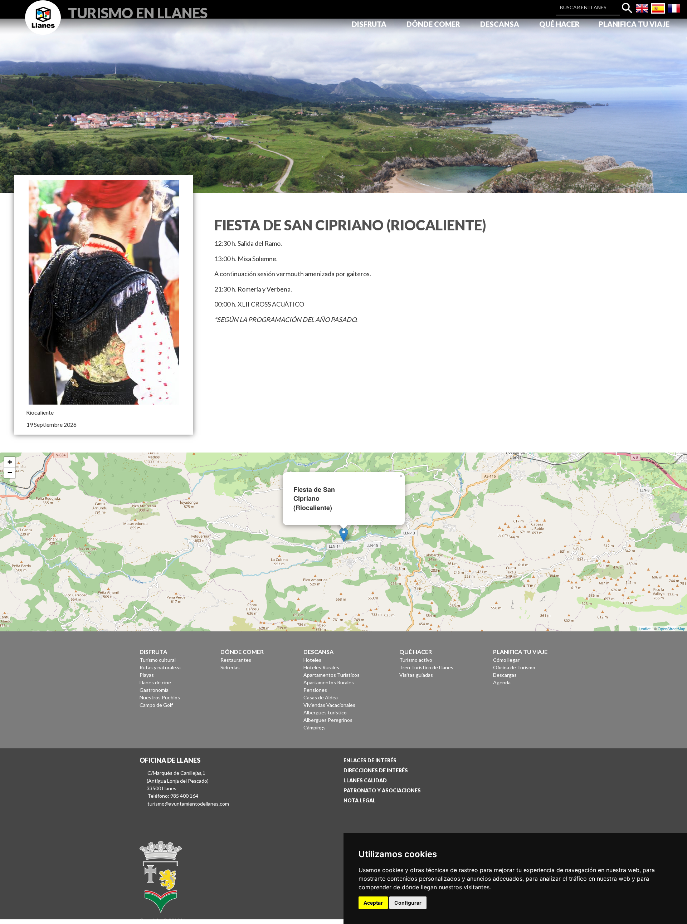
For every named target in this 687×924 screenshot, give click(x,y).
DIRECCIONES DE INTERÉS (376, 770)
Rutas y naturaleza (160, 667)
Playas (147, 675)
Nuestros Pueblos (160, 697)
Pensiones (315, 690)
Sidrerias (230, 667)
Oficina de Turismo (514, 667)
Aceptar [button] (373, 903)
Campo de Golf (156, 705)
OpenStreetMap (671, 628)
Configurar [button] (408, 903)
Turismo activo (415, 660)
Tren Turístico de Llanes (426, 667)
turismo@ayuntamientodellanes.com (188, 804)
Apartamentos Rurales (328, 682)
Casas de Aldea (320, 697)
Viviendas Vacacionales (329, 705)
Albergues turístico (325, 712)
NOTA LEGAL (360, 800)
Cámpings (314, 727)
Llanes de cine (155, 682)
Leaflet (645, 628)
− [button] (10, 472)
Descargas (505, 675)
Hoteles (312, 660)
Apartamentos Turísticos (331, 675)
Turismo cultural (158, 660)
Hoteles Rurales (321, 667)
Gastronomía (154, 690)
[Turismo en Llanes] (42, 26)
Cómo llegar (506, 660)
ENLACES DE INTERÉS (370, 760)
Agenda (502, 682)
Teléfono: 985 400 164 (172, 796)
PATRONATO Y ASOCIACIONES (382, 790)
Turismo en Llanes (138, 12)
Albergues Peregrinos (327, 720)
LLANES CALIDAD (365, 780)
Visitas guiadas (416, 675)
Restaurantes (235, 660)
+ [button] (10, 462)
